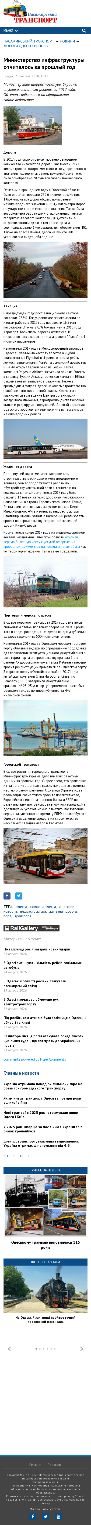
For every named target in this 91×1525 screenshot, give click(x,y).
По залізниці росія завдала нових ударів (37, 949)
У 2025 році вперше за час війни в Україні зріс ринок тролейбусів (43, 1128)
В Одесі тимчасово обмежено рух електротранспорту (31, 1001)
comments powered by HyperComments (35, 1059)
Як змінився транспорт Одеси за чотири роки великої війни (42, 1100)
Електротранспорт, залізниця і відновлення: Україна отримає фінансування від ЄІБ (41, 1143)
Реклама (35, 1465)
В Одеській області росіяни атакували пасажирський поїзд (35, 983)
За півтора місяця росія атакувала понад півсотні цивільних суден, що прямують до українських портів (44, 1041)
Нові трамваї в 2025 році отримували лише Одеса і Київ (41, 1114)
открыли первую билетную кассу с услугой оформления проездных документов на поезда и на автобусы (42, 542)
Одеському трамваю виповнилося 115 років (45, 1245)
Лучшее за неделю (45, 1170)
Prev (9, 1349)
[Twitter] (45, 1516)
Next (81, 1349)
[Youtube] (58, 1516)
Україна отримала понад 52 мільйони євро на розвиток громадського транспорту (43, 1085)
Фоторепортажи (45, 1262)
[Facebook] (32, 1516)
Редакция (55, 1465)
